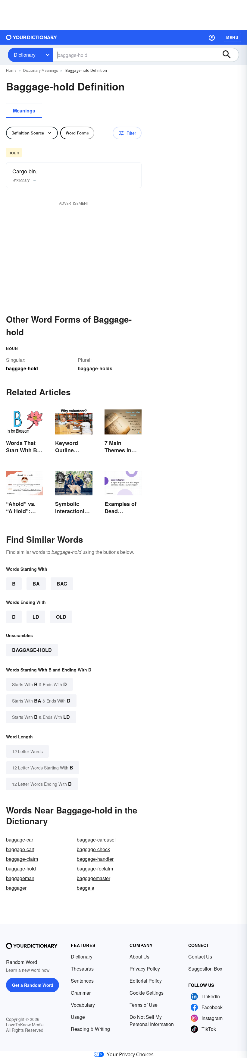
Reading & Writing (90, 1028)
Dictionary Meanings (40, 70)
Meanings (24, 110)
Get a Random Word (32, 985)
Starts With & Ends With (39, 684)
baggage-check (93, 849)
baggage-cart (20, 849)
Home (11, 70)
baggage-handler (95, 858)
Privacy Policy (145, 968)
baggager (16, 887)
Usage (78, 1016)
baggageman (20, 878)
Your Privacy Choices (130, 1054)
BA (36, 583)
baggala (85, 887)
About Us (139, 956)
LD (36, 616)
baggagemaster (93, 878)
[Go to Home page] (31, 37)
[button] (211, 37)
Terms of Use (144, 1004)
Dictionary (25, 54)
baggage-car (19, 839)
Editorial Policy (146, 980)
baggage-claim (22, 858)
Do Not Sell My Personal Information (152, 1020)
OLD (61, 616)
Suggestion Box (205, 968)
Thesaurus (82, 968)
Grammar (81, 992)
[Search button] (229, 55)
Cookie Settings (147, 992)
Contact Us (200, 956)
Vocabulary (83, 1004)
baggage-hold (32, 649)
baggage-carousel (96, 839)
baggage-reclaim (95, 868)
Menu (232, 37)
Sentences (82, 980)
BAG (62, 583)
